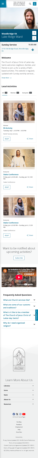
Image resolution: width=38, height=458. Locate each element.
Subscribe (19, 258)
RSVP (7, 139)
